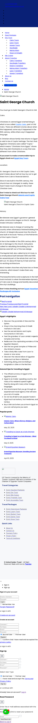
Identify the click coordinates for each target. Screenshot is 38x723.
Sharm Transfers (16, 66)
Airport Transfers (11, 58)
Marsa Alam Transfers (18, 68)
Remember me (8, 604)
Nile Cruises (9, 56)
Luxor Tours (14, 43)
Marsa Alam (14, 50)
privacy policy (5, 642)
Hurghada (13, 48)
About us (8, 76)
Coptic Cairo (21, 124)
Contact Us (9, 81)
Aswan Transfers (16, 73)
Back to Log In (5, 722)
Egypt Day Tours (21, 158)
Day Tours (8, 38)
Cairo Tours (14, 40)
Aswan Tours (15, 45)
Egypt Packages (10, 35)
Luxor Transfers (16, 71)
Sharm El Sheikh (16, 53)
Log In (23, 692)
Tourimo (28, 564)
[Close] (1, 581)
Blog (6, 79)
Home (7, 33)
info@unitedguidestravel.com (14, 6)
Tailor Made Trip (10, 85)
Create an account (7, 615)
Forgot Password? (7, 607)
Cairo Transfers (16, 60)
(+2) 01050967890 (11, 4)
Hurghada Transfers (18, 63)
